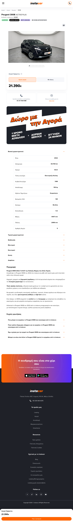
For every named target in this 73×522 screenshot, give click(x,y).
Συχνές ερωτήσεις (36, 471)
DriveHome (36, 428)
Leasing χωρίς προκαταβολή (36, 483)
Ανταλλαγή (36, 420)
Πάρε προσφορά (36, 519)
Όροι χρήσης (36, 440)
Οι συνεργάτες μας (36, 475)
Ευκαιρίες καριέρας (36, 467)
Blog (36, 459)
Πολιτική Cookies (36, 448)
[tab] (22, 79)
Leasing (36, 412)
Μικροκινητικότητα (36, 424)
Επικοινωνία (36, 463)
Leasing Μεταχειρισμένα (36, 479)
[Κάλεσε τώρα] (70, 3)
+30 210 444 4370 (37, 401)
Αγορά (37, 416)
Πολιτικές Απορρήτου (36, 444)
